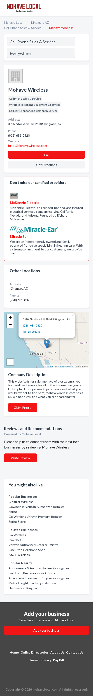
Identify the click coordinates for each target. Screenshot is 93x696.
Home (14, 652)
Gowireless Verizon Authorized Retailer (36, 507)
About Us (57, 652)
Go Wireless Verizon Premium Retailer (35, 516)
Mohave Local (13, 22)
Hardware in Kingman (24, 588)
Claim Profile (22, 407)
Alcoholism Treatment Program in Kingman (39, 578)
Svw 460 (15, 540)
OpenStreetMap (65, 366)
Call (46, 155)
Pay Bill (58, 660)
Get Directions (31, 331)
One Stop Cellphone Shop (27, 550)
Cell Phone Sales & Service (23, 28)
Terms (34, 660)
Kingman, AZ (40, 22)
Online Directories (35, 652)
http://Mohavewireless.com (27, 145)
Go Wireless (17, 535)
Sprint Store (17, 521)
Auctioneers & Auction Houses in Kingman (39, 568)
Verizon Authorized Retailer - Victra (33, 545)
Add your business (46, 630)
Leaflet (49, 366)
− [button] (10, 324)
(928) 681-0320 (32, 325)
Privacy (45, 660)
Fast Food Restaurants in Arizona (32, 573)
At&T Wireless (19, 555)
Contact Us (74, 652)
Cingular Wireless (21, 502)
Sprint (13, 512)
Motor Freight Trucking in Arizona (32, 583)
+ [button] (10, 317)
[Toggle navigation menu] (87, 7)
